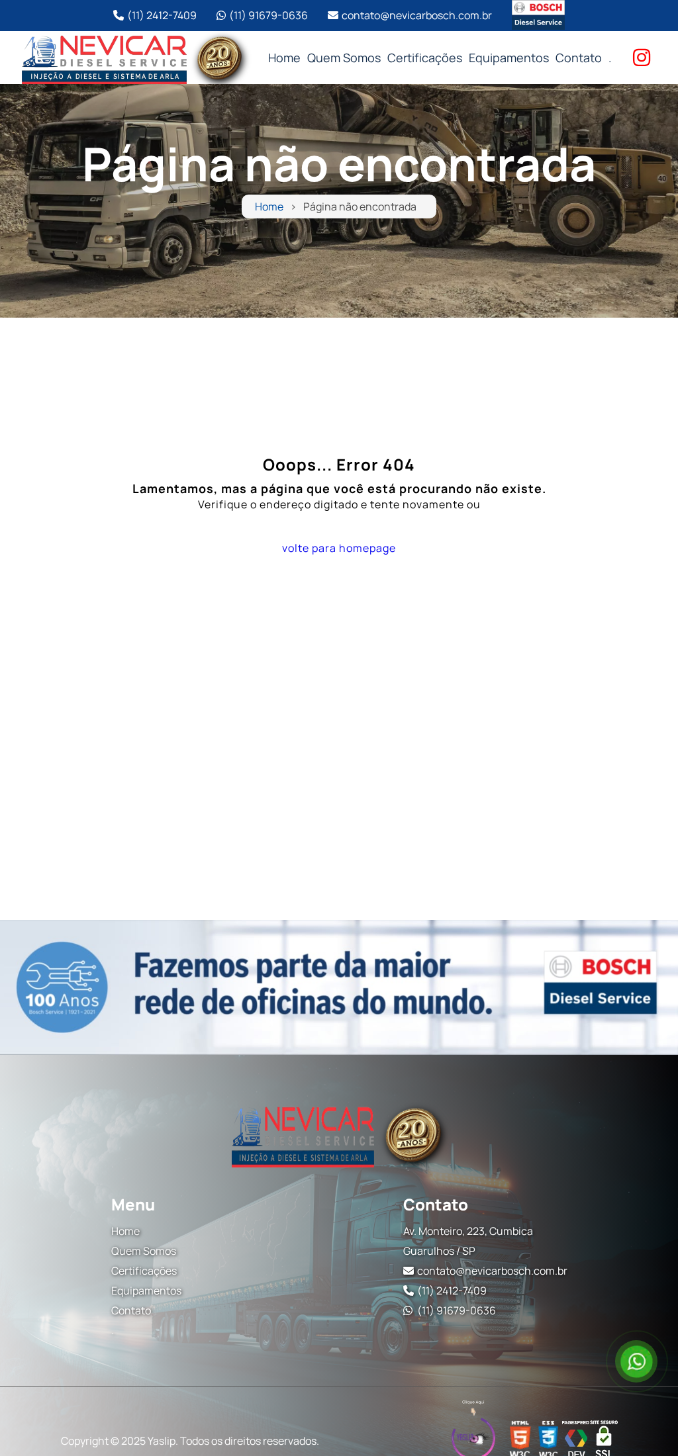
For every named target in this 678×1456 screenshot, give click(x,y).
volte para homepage (339, 548)
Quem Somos (344, 58)
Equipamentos (509, 58)
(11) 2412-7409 (162, 15)
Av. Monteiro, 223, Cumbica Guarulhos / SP (468, 1241)
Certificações (424, 58)
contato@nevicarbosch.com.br (417, 15)
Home (284, 58)
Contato (579, 58)
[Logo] (339, 1134)
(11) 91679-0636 (268, 15)
